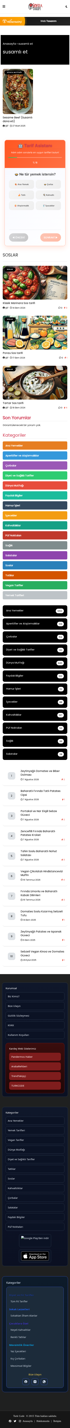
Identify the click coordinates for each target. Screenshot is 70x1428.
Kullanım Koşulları (18, 1035)
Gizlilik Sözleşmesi (18, 1015)
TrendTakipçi (18, 1076)
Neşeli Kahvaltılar (21, 1329)
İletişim (57, 1421)
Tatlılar (9, 575)
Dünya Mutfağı (14, 485)
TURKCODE (17, 1085)
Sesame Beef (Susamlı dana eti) (17, 119)
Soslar (9, 565)
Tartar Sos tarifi (13, 403)
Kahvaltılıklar (13, 525)
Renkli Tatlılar (18, 1337)
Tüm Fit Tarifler (19, 1301)
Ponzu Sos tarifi (13, 353)
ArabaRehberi (19, 1066)
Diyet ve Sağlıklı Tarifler (19, 475)
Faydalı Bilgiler (14, 495)
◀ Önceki (18, 237)
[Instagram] (35, 1381)
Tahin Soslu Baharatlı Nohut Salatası (39, 853)
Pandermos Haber (22, 1056)
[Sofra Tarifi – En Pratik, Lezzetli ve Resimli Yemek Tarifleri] (35, 6)
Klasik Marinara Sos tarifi (19, 303)
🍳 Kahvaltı (48, 195)
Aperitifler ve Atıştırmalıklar (22, 455)
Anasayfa (9, 44)
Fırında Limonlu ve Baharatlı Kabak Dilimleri (39, 893)
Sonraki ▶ (51, 237)
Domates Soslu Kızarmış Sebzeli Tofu (42, 913)
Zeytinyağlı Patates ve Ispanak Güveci (41, 933)
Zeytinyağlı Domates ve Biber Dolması (40, 773)
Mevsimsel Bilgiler (21, 1365)
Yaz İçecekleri (18, 1351)
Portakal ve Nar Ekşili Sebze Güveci (39, 813)
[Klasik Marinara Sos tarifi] (35, 283)
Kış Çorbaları (18, 1358)
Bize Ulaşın (14, 1006)
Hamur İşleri (12, 505)
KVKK (11, 1025)
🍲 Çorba (48, 184)
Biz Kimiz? (13, 996)
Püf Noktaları (13, 535)
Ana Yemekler (14, 445)
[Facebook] (25, 1381)
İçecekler (11, 515)
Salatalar (11, 555)
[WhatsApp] (44, 1381)
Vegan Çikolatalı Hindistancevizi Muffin (42, 873)
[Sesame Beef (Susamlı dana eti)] (18, 91)
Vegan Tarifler (14, 585)
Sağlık (9, 545)
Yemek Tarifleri (14, 595)
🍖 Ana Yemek (22, 184)
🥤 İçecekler (48, 205)
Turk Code (18, 1416)
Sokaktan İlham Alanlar (24, 1315)
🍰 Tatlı (21, 195)
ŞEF (7, 125)
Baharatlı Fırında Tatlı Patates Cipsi (40, 793)
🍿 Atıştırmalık (21, 205)
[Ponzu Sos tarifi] (35, 333)
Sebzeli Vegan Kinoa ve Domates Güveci (42, 953)
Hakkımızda (43, 1421)
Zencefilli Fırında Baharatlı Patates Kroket (38, 833)
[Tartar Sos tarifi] (35, 383)
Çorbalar (10, 465)
